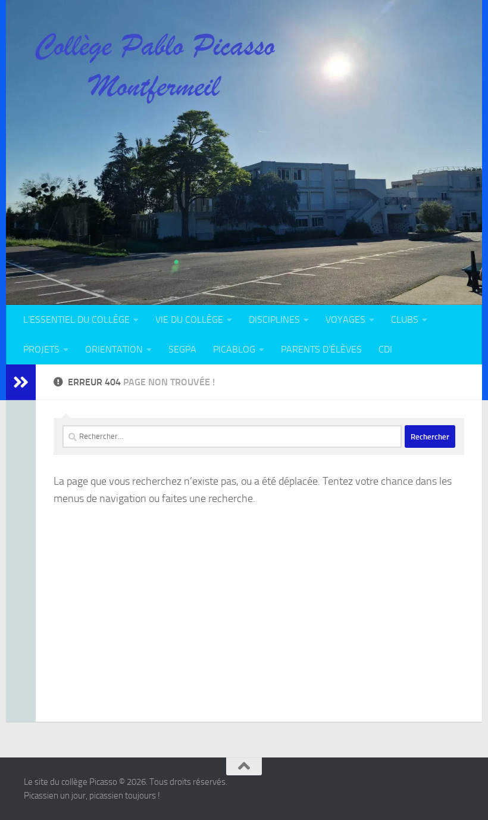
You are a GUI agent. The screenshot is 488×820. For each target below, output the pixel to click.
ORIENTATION (114, 349)
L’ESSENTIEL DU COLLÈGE (76, 319)
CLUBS (404, 319)
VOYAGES (345, 319)
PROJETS (41, 349)
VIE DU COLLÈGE (189, 319)
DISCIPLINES (274, 319)
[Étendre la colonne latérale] (21, 382)
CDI (385, 349)
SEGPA (182, 349)
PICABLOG (234, 349)
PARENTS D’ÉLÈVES (321, 349)
